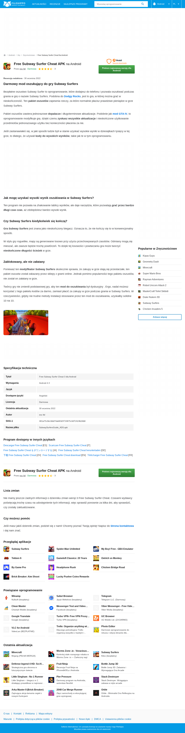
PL (174, 4)
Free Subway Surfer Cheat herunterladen (79, 450)
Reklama (30, 713)
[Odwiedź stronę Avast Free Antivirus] (117, 61)
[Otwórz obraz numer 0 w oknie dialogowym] (25, 322)
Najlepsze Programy (75, 4)
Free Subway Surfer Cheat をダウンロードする (27, 450)
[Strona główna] (4, 55)
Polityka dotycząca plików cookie (33, 719)
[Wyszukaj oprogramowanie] (143, 4)
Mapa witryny (45, 713)
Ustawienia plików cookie (118, 719)
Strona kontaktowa (122, 525)
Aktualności (39, 4)
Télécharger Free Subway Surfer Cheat (107, 455)
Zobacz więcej (160, 317)
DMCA (97, 719)
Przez (20, 69)
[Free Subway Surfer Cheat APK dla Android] (6, 66)
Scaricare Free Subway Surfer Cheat (67, 445)
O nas (6, 713)
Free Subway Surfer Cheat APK (47, 64)
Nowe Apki (84, 719)
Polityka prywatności (64, 719)
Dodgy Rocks (72, 96)
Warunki (7, 719)
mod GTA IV (120, 113)
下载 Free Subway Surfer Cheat (19, 455)
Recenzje (55, 4)
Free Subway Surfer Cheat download (62, 455)
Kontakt (17, 713)
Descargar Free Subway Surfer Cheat (22, 445)
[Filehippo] (14, 4)
